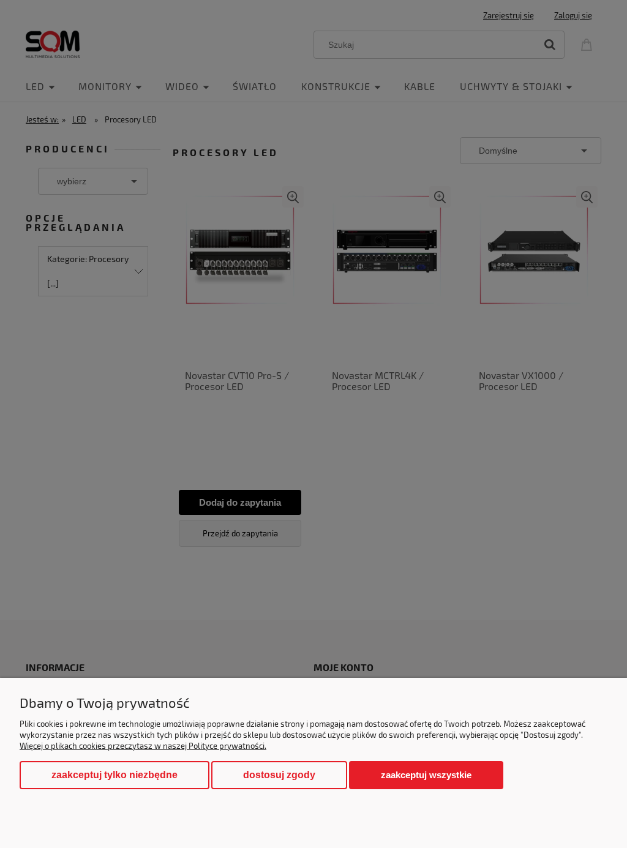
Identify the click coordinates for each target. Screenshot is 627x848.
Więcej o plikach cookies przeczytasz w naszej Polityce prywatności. (143, 746)
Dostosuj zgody (279, 775)
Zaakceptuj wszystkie (426, 775)
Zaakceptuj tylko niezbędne (114, 775)
